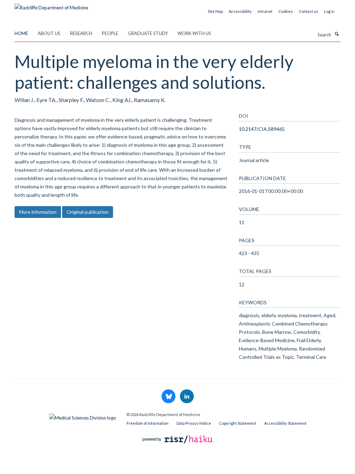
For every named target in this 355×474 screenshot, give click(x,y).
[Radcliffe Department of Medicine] (51, 5)
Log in (329, 11)
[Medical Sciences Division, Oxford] (65, 416)
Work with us (194, 33)
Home (21, 33)
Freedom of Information (147, 423)
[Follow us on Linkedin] (187, 396)
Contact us (308, 11)
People (110, 33)
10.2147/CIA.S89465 (262, 129)
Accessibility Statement (285, 423)
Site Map (215, 11)
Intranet (265, 11)
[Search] (336, 34)
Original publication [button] (88, 212)
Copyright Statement (237, 423)
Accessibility (240, 11)
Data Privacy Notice (193, 423)
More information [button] (38, 212)
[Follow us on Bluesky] (169, 396)
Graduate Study (148, 33)
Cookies (285, 11)
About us (49, 33)
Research (81, 33)
